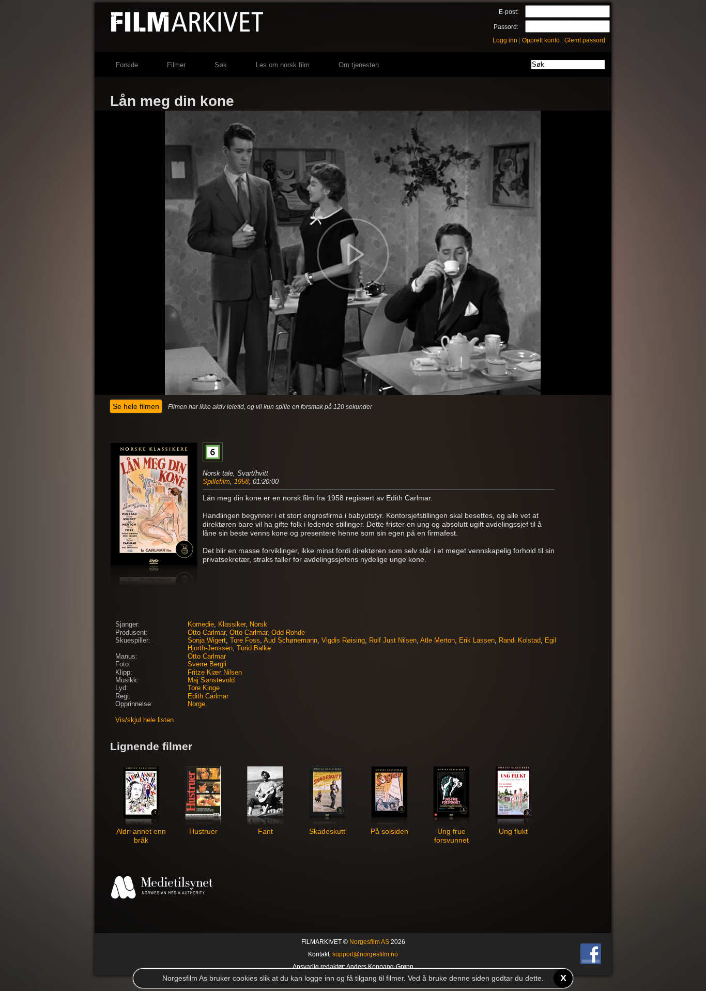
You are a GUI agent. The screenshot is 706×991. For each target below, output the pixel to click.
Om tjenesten (359, 65)
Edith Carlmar (208, 696)
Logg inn (505, 40)
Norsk (258, 624)
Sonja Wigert (207, 640)
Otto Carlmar (206, 632)
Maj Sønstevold (211, 680)
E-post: (508, 12)
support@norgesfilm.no (365, 954)
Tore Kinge (204, 688)
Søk (220, 65)
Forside (127, 65)
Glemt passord (584, 40)
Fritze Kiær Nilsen (215, 672)
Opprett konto (541, 40)
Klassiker (231, 624)
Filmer (176, 65)
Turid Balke (254, 648)
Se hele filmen (136, 406)
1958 (241, 481)
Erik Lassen (477, 640)
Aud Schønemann (290, 640)
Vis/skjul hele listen (144, 720)
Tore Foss (245, 640)
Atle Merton (437, 640)
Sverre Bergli (207, 664)
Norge (196, 704)
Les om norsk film (283, 65)
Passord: (506, 27)
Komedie (201, 624)
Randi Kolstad (520, 640)
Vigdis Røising (343, 640)
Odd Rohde (288, 632)
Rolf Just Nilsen (393, 640)
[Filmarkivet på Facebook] (590, 962)
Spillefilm (216, 481)
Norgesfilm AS (369, 942)
